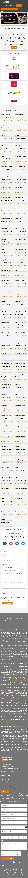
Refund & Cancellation (12, 872)
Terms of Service (5, 600)
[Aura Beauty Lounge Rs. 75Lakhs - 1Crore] (14, 78)
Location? (3, 835)
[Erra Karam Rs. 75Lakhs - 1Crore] (14, 70)
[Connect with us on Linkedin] (14, 862)
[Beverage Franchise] (14, 569)
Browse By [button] (8, 5)
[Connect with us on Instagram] (8, 862)
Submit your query (7, 603)
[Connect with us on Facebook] (3, 862)
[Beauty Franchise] (14, 567)
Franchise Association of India (11, 869)
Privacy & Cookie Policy (19, 870)
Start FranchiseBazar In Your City (9, 9)
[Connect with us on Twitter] (19, 862)
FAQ (21, 869)
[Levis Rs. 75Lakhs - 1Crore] (14, 104)
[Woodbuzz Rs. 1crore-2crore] (14, 61)
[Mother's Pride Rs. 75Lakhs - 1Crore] (14, 87)
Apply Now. (5, 791)
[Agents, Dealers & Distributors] (14, 564)
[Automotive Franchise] (14, 566)
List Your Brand (22, 9)
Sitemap (20, 872)
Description (4, 840)
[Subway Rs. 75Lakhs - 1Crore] (14, 95)
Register (19, 5)
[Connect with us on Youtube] (3, 865)
